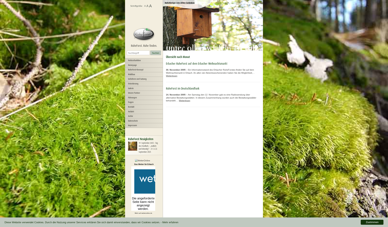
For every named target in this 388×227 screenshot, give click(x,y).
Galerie (131, 88)
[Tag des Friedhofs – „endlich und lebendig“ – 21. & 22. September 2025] (132, 150)
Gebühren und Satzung (137, 79)
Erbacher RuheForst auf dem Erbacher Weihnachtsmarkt (196, 64)
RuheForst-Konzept (135, 69)
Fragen (131, 102)
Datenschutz (133, 120)
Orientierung (133, 83)
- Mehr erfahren (169, 222)
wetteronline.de (146, 213)
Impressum (132, 125)
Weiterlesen (171, 76)
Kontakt (131, 106)
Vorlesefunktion (134, 60)
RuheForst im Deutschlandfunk (182, 88)
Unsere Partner (134, 92)
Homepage (132, 65)
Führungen (132, 97)
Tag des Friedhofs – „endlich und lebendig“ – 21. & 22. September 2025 (148, 147)
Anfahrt (131, 111)
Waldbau (131, 74)
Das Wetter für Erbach (144, 164)
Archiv (130, 116)
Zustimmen (372, 222)
